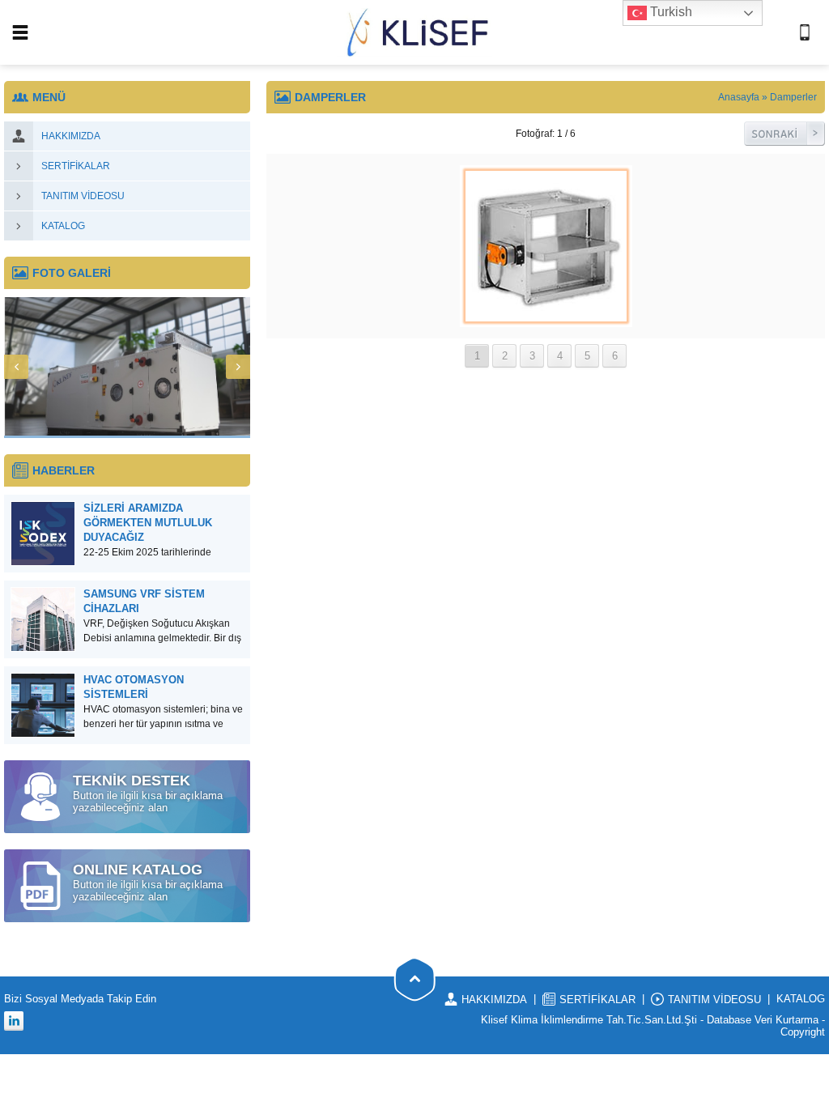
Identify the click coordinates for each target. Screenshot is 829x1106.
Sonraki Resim (784, 133)
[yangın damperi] (546, 321)
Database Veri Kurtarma (762, 1020)
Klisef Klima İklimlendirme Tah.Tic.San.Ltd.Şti (589, 1020)
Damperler (793, 97)
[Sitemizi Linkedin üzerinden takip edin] (13, 1021)
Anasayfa (738, 97)
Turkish (669, 12)
